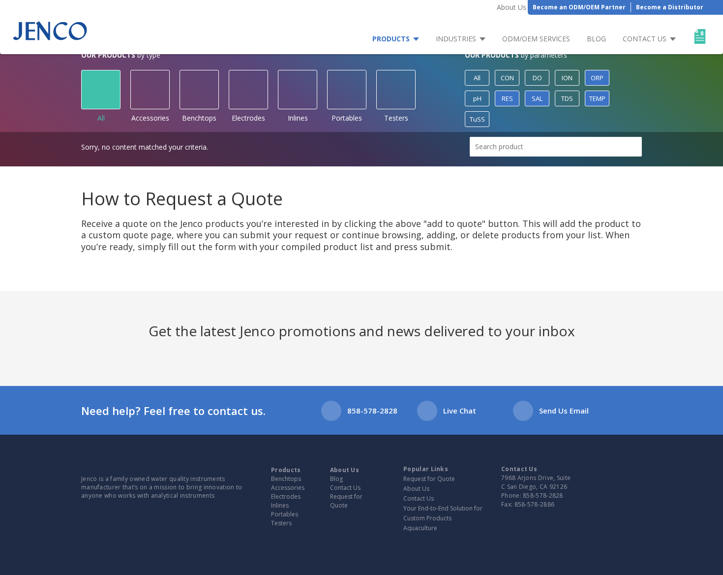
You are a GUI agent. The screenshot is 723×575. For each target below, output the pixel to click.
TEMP (597, 98)
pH (477, 98)
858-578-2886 (534, 504)
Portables (346, 118)
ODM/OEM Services (536, 38)
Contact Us (644, 38)
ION (567, 77)
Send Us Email (564, 410)
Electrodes (248, 118)
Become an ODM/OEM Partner (579, 7)
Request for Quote (346, 501)
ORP (597, 77)
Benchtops (199, 118)
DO (537, 77)
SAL (537, 98)
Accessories (150, 118)
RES (507, 98)
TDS (567, 98)
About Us (511, 7)
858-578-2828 (372, 410)
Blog (596, 38)
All (101, 118)
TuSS (477, 119)
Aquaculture (420, 528)
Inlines (298, 118)
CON (507, 77)
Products (391, 38)
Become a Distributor (669, 7)
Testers (396, 118)
